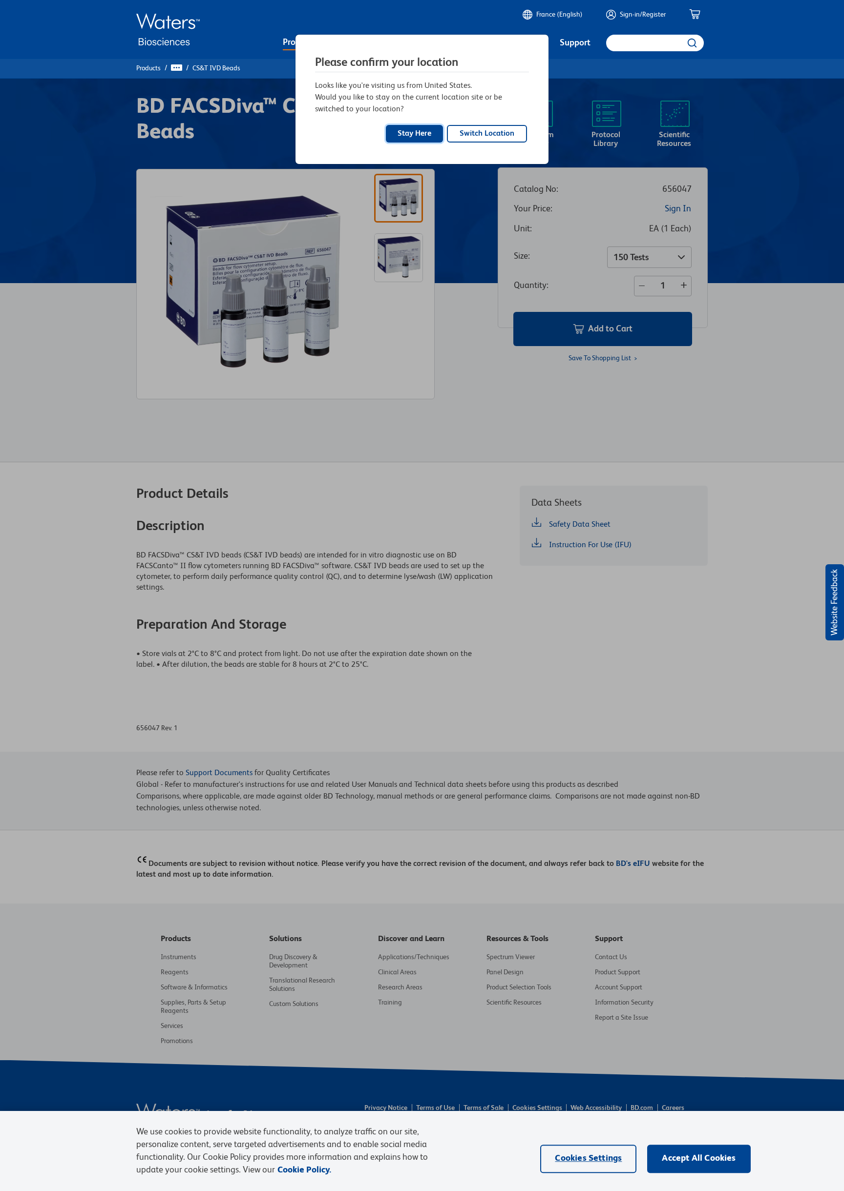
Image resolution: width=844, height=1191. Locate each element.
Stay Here (414, 134)
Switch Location (487, 134)
